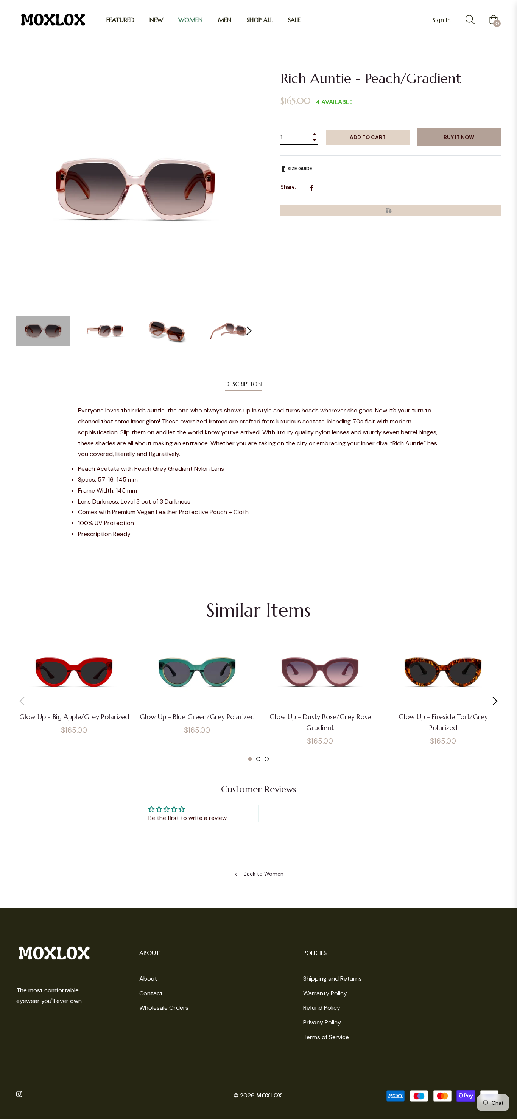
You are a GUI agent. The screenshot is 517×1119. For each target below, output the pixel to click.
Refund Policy (321, 1008)
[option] (73, 695)
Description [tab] (243, 383)
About (148, 979)
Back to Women (262, 874)
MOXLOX (269, 1095)
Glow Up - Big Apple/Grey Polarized (74, 716)
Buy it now (459, 137)
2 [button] (258, 759)
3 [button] (267, 759)
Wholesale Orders (163, 1008)
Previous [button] (22, 701)
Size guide (299, 169)
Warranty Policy (325, 993)
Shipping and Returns (332, 979)
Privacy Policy (322, 1022)
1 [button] (250, 759)
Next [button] (249, 330)
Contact (151, 993)
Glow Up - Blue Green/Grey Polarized (197, 716)
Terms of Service (326, 1037)
